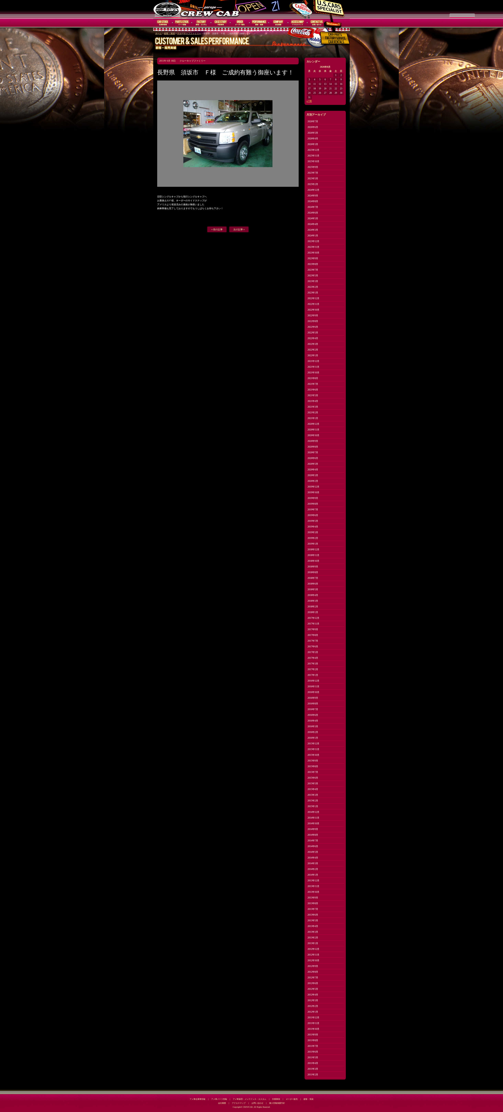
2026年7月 (312, 121)
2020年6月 (312, 458)
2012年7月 (312, 977)
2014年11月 (313, 817)
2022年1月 (312, 355)
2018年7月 (312, 578)
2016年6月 (312, 715)
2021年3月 (312, 406)
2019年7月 (312, 509)
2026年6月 (312, 127)
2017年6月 (312, 646)
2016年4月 (312, 720)
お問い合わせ (316, 23)
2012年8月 (312, 971)
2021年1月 (312, 418)
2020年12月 (313, 424)
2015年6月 (312, 777)
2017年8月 (312, 635)
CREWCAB (167, 9)
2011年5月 (312, 1057)
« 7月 (309, 101)
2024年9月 (312, 195)
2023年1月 (312, 292)
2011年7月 (312, 1046)
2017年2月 (312, 669)
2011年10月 (313, 1029)
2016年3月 (312, 726)
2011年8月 (312, 1040)
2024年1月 (312, 235)
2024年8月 (312, 201)
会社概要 (278, 23)
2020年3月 (312, 475)
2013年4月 (312, 926)
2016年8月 (312, 703)
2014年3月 (312, 863)
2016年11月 (313, 686)
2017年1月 (312, 675)
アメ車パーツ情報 (219, 1099)
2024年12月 (313, 190)
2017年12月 (313, 618)
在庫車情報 (163, 23)
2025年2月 (312, 184)
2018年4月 (312, 595)
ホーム (158, 33)
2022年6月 (312, 327)
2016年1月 (312, 737)
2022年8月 (312, 321)
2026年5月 (312, 132)
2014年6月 (312, 846)
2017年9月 (312, 629)
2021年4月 (312, 401)
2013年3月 (312, 932)
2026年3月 (312, 144)
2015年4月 (312, 789)
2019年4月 (312, 526)
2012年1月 (312, 1011)
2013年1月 (312, 943)
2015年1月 (312, 806)
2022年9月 (312, 315)
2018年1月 (312, 612)
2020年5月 (312, 464)
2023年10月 (313, 252)
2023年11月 (313, 247)
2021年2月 (312, 412)
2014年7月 (312, 840)
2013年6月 (312, 914)
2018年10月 (313, 561)
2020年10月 (313, 435)
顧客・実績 (259, 23)
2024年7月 (312, 207)
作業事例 (220, 23)
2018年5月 (312, 589)
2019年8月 (312, 503)
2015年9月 (312, 760)
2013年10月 (313, 892)
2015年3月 (312, 795)
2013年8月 (312, 903)
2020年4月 (312, 469)
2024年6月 (312, 212)
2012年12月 (313, 949)
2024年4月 (312, 224)
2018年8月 (312, 572)
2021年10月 (313, 372)
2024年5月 (312, 218)
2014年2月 (312, 869)
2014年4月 (312, 857)
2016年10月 (313, 692)
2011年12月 (313, 1017)
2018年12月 (313, 549)
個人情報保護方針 (277, 1103)
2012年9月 (312, 966)
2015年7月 (312, 772)
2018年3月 (312, 600)
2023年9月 (312, 258)
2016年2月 (312, 732)
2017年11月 (313, 623)
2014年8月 (312, 835)
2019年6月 (312, 515)
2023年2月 (312, 287)
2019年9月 (312, 498)
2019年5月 (312, 521)
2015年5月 (312, 783)
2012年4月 (312, 994)
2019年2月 (312, 538)
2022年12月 (313, 298)
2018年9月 (312, 566)
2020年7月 (312, 452)
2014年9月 (312, 829)
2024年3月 (312, 230)
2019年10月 (313, 492)
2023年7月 (312, 269)
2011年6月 (312, 1051)
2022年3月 (312, 344)
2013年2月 (312, 937)
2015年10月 (313, 755)
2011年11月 (313, 1023)
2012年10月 (313, 960)
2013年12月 (313, 880)
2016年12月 (313, 680)
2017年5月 (312, 652)
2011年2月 (312, 1074)
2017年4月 (312, 658)
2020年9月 (312, 441)
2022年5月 (312, 332)
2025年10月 (313, 161)
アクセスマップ (297, 23)
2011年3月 (312, 1069)
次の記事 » (239, 229)
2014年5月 (312, 852)
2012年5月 (312, 989)
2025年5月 (312, 178)
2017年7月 (312, 640)
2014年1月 (312, 874)
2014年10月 (313, 823)
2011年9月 (312, 1034)
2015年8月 (312, 766)
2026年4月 (312, 138)
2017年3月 (312, 663)
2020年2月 (312, 481)
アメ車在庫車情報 (197, 1099)
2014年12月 (313, 812)
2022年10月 (313, 309)
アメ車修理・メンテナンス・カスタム (249, 1099)
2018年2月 (312, 606)
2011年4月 (312, 1063)
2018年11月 (313, 555)
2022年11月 (313, 304)
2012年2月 (312, 1006)
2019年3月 (312, 532)
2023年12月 (313, 241)
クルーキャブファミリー (189, 33)
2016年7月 (312, 709)
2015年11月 (313, 749)
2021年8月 (312, 378)
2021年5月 (312, 395)
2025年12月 (313, 150)
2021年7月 (312, 384)
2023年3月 (312, 281)
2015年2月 (312, 800)
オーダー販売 (240, 23)
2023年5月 (312, 275)
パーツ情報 (182, 23)
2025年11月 (313, 155)
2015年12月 (313, 743)
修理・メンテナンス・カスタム (201, 23)
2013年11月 (313, 886)
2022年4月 (312, 338)
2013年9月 (312, 897)
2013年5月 (312, 920)
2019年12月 (313, 486)
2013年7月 (312, 909)
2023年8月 (312, 264)
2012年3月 (312, 1000)
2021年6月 (312, 389)
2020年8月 (312, 446)
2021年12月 (313, 361)
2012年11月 (313, 954)
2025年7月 (312, 172)
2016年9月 (312, 698)
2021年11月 (313, 366)
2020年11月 (313, 429)
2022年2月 (312, 349)
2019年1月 (312, 543)
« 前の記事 (217, 229)
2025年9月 (312, 167)
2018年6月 (312, 583)
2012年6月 (312, 983)
